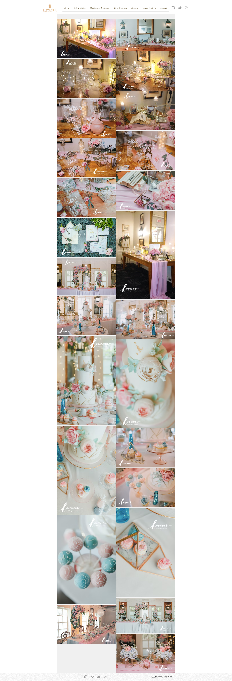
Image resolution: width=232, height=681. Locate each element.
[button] (186, 8)
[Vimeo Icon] (92, 677)
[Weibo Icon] (180, 8)
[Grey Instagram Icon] (173, 8)
